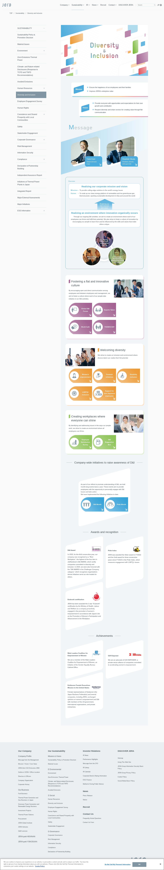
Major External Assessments (28, 198)
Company (64, 5)
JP (158, 5)
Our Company (24, 751)
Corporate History (23, 784)
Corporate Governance (26, 140)
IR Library (86, 767)
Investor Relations (91, 751)
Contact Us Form (88, 822)
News (94, 5)
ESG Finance (87, 780)
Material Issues (23, 44)
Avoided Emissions (25, 82)
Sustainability (77, 5)
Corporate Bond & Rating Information (95, 776)
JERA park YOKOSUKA (27, 842)
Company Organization (25, 780)
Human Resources (24, 88)
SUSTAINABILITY (24, 28)
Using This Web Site (124, 762)
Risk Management (24, 146)
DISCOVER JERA (126, 5)
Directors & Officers (24, 776)
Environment (22, 51)
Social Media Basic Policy (126, 781)
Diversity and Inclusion (26, 95)
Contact (112, 5)
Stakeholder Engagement (27, 133)
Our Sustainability (56, 751)
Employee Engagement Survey (29, 101)
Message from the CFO (90, 763)
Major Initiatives (23, 204)
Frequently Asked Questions (92, 818)
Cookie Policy (122, 777)
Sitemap (120, 758)
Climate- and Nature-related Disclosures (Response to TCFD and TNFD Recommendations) (28, 71)
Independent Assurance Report (29, 175)
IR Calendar (86, 772)
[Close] (160, 864)
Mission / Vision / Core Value (27, 764)
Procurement (22, 819)
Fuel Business (22, 793)
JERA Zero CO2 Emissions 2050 (28, 768)
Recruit (103, 5)
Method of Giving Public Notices (93, 784)
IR (87, 5)
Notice (85, 800)
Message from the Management (28, 760)
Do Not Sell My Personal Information (118, 864)
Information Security (25, 153)
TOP (10, 13)
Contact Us (88, 814)
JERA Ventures (23, 827)
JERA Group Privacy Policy (127, 773)
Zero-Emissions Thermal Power (27, 58)
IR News (85, 755)
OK (139, 864)
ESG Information (23, 211)
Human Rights (23, 108)
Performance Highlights (90, 759)
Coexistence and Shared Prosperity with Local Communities (27, 117)
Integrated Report (24, 191)
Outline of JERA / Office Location (29, 772)
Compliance (22, 159)
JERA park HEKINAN (26, 836)
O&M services (22, 831)
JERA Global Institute (25, 823)
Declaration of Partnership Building (27, 167)
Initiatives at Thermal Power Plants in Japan (28, 183)
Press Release (87, 795)
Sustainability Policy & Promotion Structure (26, 36)
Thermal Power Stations (26, 814)
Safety (19, 127)
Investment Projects (24, 810)
